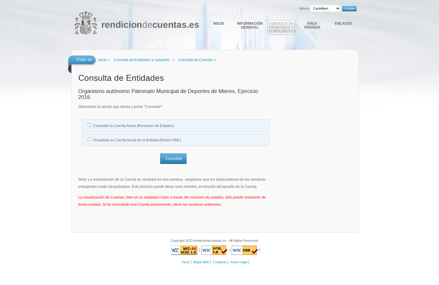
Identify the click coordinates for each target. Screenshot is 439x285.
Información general (250, 25)
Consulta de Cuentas (196, 60)
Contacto (219, 262)
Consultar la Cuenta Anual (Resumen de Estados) (133, 126)
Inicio (218, 23)
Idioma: (304, 8)
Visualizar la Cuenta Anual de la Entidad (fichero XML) (137, 140)
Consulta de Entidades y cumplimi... (143, 60)
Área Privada (312, 25)
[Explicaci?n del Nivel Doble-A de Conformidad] (184, 250)
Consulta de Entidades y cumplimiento (281, 27)
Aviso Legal (239, 262)
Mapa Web (201, 262)
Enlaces (343, 23)
